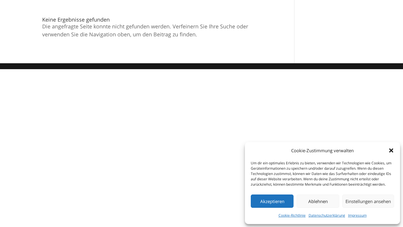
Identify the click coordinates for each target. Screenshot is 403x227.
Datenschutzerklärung (327, 215)
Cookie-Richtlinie (292, 215)
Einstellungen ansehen (368, 201)
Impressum (357, 215)
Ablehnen (318, 201)
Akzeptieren (272, 201)
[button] (391, 150)
